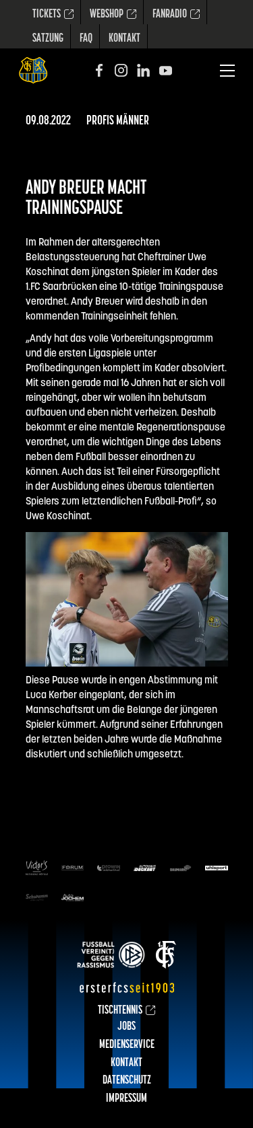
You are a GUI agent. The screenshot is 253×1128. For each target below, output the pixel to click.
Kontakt (124, 39)
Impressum (126, 1099)
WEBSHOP (106, 15)
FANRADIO (169, 15)
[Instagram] (121, 70)
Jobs (126, 1027)
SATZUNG (47, 39)
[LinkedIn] (143, 70)
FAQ (86, 39)
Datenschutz (127, 1081)
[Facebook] (98, 70)
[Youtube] (165, 70)
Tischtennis (120, 1011)
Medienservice (126, 1045)
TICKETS (46, 15)
